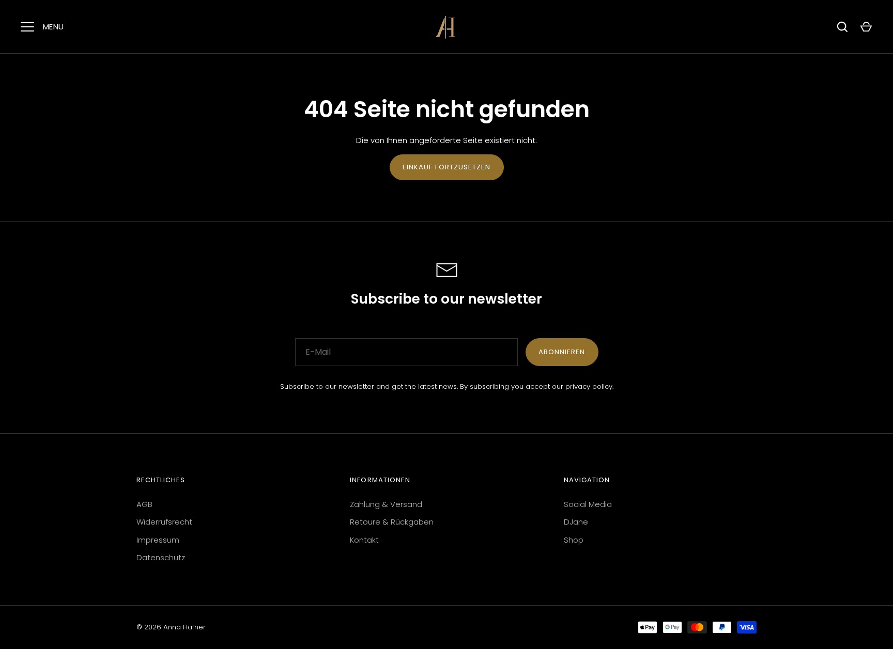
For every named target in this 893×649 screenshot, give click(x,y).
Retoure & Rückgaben (392, 521)
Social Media (588, 504)
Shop (573, 539)
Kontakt (364, 539)
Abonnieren (562, 352)
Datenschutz (160, 557)
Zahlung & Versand (386, 504)
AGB (144, 504)
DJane (576, 521)
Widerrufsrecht (164, 521)
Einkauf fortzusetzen (447, 167)
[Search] (842, 26)
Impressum (157, 539)
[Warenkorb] (866, 26)
